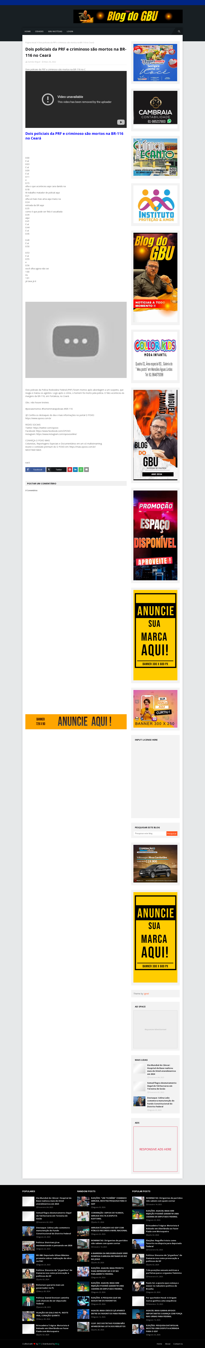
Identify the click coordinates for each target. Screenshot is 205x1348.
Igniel (146, 993)
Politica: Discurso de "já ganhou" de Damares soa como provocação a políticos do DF (54, 1273)
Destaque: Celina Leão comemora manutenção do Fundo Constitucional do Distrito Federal (160, 1102)
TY (40, 1344)
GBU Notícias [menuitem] (55, 31)
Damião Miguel (34, 62)
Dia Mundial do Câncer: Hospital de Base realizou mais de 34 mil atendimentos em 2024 (161, 1069)
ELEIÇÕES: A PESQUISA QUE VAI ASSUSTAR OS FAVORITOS (106, 1299)
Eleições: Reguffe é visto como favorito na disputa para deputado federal (164, 1243)
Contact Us (178, 1344)
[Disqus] (76, 598)
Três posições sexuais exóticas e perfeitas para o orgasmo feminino (164, 1271)
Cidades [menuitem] (39, 31)
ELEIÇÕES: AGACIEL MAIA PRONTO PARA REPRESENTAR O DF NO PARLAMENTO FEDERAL (107, 1271)
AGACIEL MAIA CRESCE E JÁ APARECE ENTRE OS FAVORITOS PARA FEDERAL (109, 1312)
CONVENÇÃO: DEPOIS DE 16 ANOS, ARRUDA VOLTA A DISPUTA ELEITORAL (107, 1215)
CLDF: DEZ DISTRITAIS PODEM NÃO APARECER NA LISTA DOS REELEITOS (108, 1325)
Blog (57, 1344)
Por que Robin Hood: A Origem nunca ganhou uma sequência (161, 1299)
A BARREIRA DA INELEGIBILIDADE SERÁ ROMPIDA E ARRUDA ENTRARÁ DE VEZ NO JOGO (109, 1256)
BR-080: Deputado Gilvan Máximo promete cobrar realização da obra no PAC (53, 1258)
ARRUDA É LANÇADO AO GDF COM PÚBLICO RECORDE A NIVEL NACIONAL (109, 1229)
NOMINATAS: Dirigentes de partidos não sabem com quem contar (109, 1242)
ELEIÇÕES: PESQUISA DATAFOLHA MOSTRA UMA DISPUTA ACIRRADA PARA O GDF (162, 1328)
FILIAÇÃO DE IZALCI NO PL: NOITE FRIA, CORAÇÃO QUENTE (52, 1314)
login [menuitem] (70, 31)
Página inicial (30, 42)
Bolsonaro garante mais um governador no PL (50, 1286)
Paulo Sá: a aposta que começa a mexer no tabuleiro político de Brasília (162, 1286)
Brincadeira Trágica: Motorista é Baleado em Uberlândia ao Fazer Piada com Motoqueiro (52, 1328)
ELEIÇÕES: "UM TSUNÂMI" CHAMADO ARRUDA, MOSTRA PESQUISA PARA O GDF (109, 1201)
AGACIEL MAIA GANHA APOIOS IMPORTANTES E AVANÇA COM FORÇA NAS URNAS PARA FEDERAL (164, 1313)
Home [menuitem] (28, 31)
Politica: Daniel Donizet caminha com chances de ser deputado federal (52, 1300)
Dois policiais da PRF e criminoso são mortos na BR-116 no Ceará (74, 136)
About (167, 1344)
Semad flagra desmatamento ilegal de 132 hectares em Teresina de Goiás (161, 1086)
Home (159, 1344)
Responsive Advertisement (155, 1029)
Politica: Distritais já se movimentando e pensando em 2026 (54, 1244)
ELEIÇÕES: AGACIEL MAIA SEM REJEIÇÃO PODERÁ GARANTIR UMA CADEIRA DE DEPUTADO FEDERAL (107, 1286)
